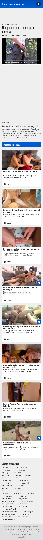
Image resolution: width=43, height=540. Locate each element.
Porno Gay (5, 24)
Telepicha (8, 498)
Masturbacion (9, 480)
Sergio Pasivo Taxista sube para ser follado (20, 405)
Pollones (25, 480)
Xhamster (23, 491)
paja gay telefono (10, 514)
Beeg (6, 473)
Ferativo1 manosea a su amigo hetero (21, 171)
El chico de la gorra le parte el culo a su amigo (20, 288)
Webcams (8, 491)
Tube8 (7, 488)
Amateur (14, 24)
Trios (22, 485)
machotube (8, 517)
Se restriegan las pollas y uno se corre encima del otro (21, 250)
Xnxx (6, 493)
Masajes (21, 478)
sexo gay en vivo (10, 519)
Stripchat (23, 496)
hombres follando (11, 509)
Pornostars (8, 485)
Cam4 (32, 493)
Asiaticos (22, 470)
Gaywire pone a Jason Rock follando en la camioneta (21, 327)
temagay (30, 511)
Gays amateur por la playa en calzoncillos (17, 443)
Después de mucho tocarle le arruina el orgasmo (21, 211)
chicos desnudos (10, 501)
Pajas (24, 36)
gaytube (24, 506)
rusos (27, 514)
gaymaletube (9, 506)
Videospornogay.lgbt (14, 4)
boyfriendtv (23, 498)
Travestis (8, 467)
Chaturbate (8, 496)
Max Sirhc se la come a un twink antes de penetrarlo (21, 366)
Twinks (19, 488)
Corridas (7, 475)
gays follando (9, 504)
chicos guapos (29, 501)
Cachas (18, 473)
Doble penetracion (25, 475)
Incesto (7, 478)
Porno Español (24, 483)
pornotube (24, 517)
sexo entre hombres (11, 511)
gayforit (24, 504)
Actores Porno (24, 467)
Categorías (21, 537)
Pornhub (7, 483)
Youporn (19, 493)
